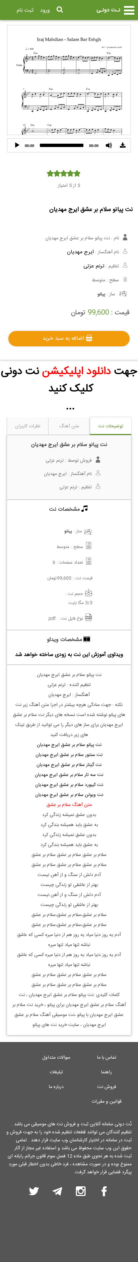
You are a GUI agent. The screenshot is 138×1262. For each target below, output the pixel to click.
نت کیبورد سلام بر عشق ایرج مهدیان (69, 785)
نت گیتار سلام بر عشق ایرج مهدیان (69, 765)
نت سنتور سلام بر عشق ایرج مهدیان (69, 755)
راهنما (106, 1072)
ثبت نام (25, 10)
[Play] (17, 145)
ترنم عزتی (94, 266)
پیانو (101, 294)
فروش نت (106, 1087)
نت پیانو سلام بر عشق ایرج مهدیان (69, 745)
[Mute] (109, 145)
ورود (45, 10)
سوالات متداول (56, 1058)
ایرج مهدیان (80, 252)
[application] (69, 145)
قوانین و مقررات (106, 1102)
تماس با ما (106, 1058)
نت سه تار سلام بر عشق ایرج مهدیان (69, 775)
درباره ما (56, 1087)
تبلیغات (56, 1072)
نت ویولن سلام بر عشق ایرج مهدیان (69, 795)
